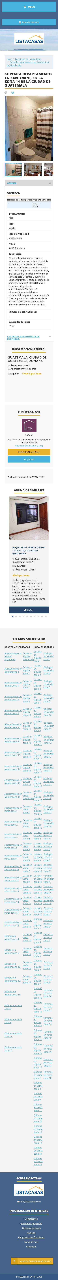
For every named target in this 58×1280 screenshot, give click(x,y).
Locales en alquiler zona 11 (38, 767)
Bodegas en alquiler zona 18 (48, 823)
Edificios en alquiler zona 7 (11, 951)
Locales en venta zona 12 (38, 878)
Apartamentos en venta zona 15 (13, 911)
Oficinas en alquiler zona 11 (38, 1007)
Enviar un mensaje (29, 451)
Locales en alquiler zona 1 (38, 656)
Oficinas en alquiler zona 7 (38, 965)
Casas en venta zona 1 (27, 809)
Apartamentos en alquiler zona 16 (13, 795)
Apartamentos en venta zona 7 (13, 857)
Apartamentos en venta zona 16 (13, 924)
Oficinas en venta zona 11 (38, 1118)
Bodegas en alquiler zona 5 (48, 670)
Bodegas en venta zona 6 (47, 846)
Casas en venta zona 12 (27, 911)
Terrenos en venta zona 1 (48, 911)
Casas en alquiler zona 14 (27, 753)
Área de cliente (29, 22)
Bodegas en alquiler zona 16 (48, 795)
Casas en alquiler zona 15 (27, 767)
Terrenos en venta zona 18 (48, 1074)
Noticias (31, 1232)
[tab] (29, 183)
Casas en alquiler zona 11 (27, 725)
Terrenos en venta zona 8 (48, 965)
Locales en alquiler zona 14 (38, 795)
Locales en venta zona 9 (38, 857)
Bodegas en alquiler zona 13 (48, 753)
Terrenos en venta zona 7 (48, 951)
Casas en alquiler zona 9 (27, 698)
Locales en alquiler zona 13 (38, 781)
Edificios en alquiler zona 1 (11, 937)
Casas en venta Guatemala (28, 795)
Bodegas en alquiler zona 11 (48, 725)
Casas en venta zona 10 (27, 889)
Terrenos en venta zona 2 (48, 923)
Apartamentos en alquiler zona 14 (13, 768)
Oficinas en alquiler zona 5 (38, 951)
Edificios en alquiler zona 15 (12, 993)
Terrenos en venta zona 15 (48, 1034)
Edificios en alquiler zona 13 (12, 979)
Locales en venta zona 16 (38, 911)
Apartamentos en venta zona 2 (13, 823)
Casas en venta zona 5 (27, 846)
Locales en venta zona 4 (38, 835)
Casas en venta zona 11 (27, 900)
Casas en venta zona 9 (27, 878)
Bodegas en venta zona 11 (47, 867)
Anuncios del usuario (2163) (29, 445)
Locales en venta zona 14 (38, 889)
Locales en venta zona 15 (38, 900)
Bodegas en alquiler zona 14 (48, 767)
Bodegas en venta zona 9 (47, 857)
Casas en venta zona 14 (27, 937)
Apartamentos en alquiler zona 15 (13, 781)
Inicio (9, 58)
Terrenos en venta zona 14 (48, 1020)
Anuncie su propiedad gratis (35, 1261)
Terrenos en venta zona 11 (48, 1007)
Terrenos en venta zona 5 (48, 937)
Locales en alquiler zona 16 (38, 823)
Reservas (29, 459)
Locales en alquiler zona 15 (38, 809)
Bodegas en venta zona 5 (47, 835)
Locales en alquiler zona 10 (38, 740)
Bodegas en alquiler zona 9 (48, 698)
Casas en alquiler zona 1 (27, 670)
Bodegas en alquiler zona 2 (48, 656)
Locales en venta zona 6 (38, 846)
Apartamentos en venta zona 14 (13, 900)
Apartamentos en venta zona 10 (13, 868)
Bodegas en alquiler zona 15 (48, 781)
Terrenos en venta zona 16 (48, 1048)
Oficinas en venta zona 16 (38, 1161)
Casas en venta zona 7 (27, 867)
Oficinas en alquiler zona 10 (38, 993)
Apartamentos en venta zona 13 (13, 890)
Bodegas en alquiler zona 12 (48, 739)
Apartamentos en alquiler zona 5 (13, 698)
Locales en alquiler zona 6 (38, 698)
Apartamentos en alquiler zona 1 (13, 670)
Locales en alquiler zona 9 (38, 726)
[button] (50, 98)
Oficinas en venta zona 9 (38, 1096)
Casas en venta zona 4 (27, 835)
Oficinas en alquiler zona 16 (38, 1062)
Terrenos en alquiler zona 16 (48, 900)
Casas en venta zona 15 (27, 951)
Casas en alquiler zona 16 (27, 781)
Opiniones (31, 1246)
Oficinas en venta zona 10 (38, 1107)
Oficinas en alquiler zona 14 (38, 1035)
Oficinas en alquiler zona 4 (38, 937)
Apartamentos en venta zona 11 (13, 879)
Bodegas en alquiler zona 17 (48, 809)
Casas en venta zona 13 (27, 923)
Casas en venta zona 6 (27, 857)
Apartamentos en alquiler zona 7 (13, 712)
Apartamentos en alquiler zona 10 (13, 726)
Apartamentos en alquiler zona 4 (13, 684)
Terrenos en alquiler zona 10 (48, 889)
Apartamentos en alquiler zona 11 (13, 740)
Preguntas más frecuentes (31, 1237)
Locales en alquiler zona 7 (38, 712)
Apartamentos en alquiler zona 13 (13, 754)
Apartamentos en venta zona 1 (13, 809)
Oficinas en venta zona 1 (38, 1074)
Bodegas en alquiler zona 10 (48, 711)
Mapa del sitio (31, 1241)
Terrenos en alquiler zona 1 (48, 878)
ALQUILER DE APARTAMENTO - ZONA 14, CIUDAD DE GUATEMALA (28, 550)
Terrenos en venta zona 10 (48, 993)
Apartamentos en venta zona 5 (13, 846)
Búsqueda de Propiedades (28, 58)
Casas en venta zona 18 (27, 979)
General (12, 183)
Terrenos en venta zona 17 (48, 1062)
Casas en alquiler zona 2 (27, 684)
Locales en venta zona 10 (38, 867)
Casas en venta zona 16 (27, 965)
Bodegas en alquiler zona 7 (48, 684)
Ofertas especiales (31, 1228)
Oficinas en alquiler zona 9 (38, 979)
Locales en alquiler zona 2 (38, 670)
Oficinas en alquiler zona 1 (38, 923)
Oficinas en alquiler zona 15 (38, 1049)
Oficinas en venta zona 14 (38, 1139)
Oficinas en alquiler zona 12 (38, 1021)
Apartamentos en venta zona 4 (13, 835)
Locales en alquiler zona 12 (38, 754)
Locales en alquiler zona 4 (38, 684)
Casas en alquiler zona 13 (27, 739)
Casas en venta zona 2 (27, 823)
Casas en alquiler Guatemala (28, 656)
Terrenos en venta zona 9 (48, 979)
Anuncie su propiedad (31, 1223)
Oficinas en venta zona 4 (38, 1085)
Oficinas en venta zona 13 (38, 1129)
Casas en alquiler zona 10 (27, 711)
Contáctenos (31, 1218)
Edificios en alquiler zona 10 (12, 965)
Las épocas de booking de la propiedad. (23, 337)
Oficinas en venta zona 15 (38, 1150)
